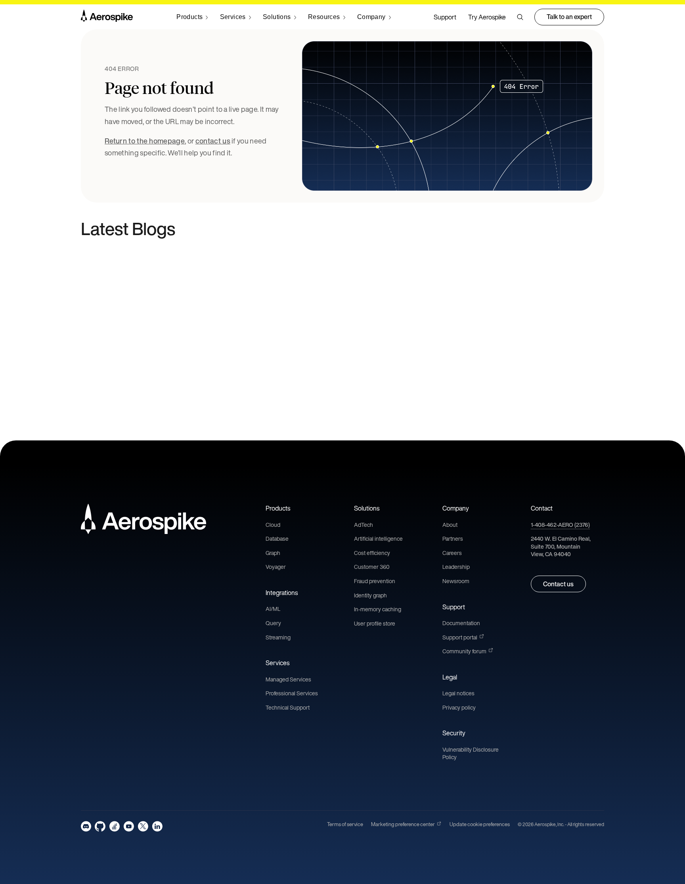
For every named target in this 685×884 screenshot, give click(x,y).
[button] (520, 17)
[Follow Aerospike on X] (143, 826)
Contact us (558, 584)
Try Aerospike (487, 17)
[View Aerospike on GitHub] (100, 826)
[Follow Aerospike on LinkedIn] (157, 826)
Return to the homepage (145, 141)
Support (445, 17)
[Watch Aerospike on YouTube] (128, 826)
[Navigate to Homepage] (107, 17)
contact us (212, 141)
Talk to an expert (569, 16)
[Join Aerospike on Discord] (86, 826)
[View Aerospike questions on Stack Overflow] (114, 826)
